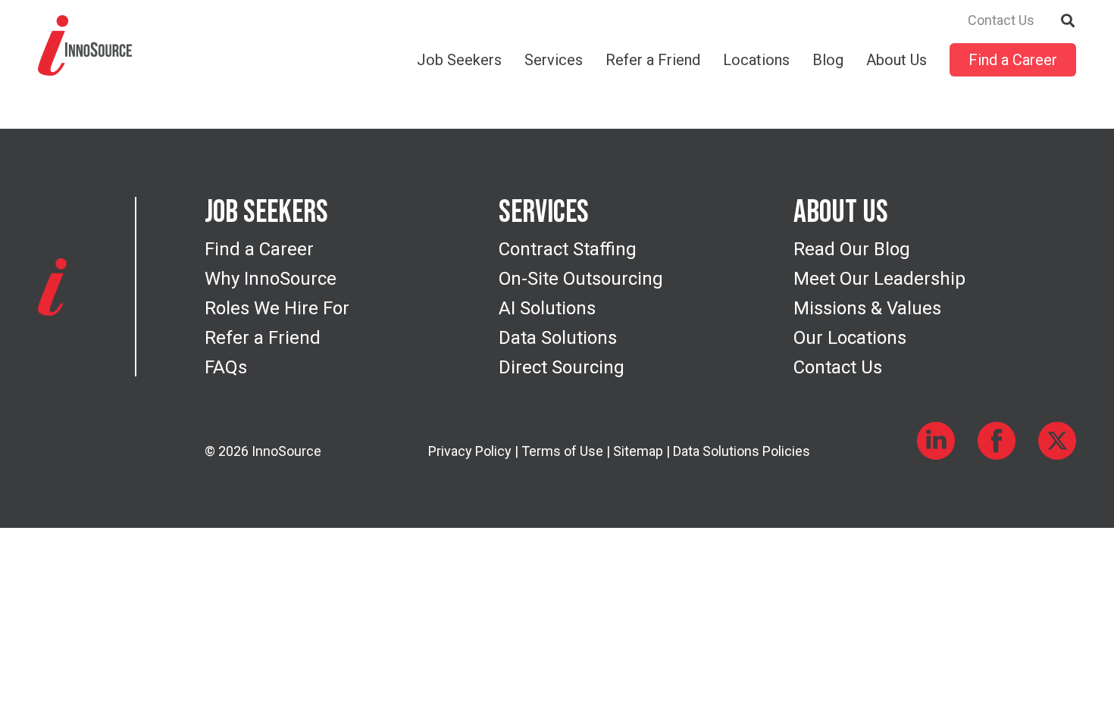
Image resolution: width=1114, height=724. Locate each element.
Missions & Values (867, 308)
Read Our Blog (851, 249)
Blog (827, 59)
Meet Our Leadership (879, 279)
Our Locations (849, 338)
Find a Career (1012, 60)
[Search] (1068, 19)
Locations (756, 59)
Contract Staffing (568, 249)
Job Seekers (459, 59)
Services (553, 59)
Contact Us (1001, 20)
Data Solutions (558, 338)
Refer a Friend (653, 59)
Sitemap (638, 451)
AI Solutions (547, 308)
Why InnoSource (270, 279)
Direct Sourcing (561, 367)
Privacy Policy (470, 451)
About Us (896, 59)
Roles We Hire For (277, 308)
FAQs (226, 367)
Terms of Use (562, 451)
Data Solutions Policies (741, 451)
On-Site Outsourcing (581, 279)
